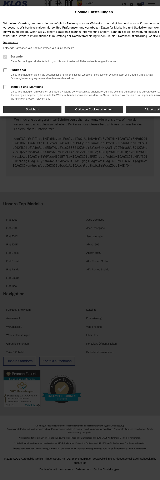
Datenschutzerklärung (132, 36)
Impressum (10, 42)
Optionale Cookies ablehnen (93, 109)
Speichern (32, 109)
